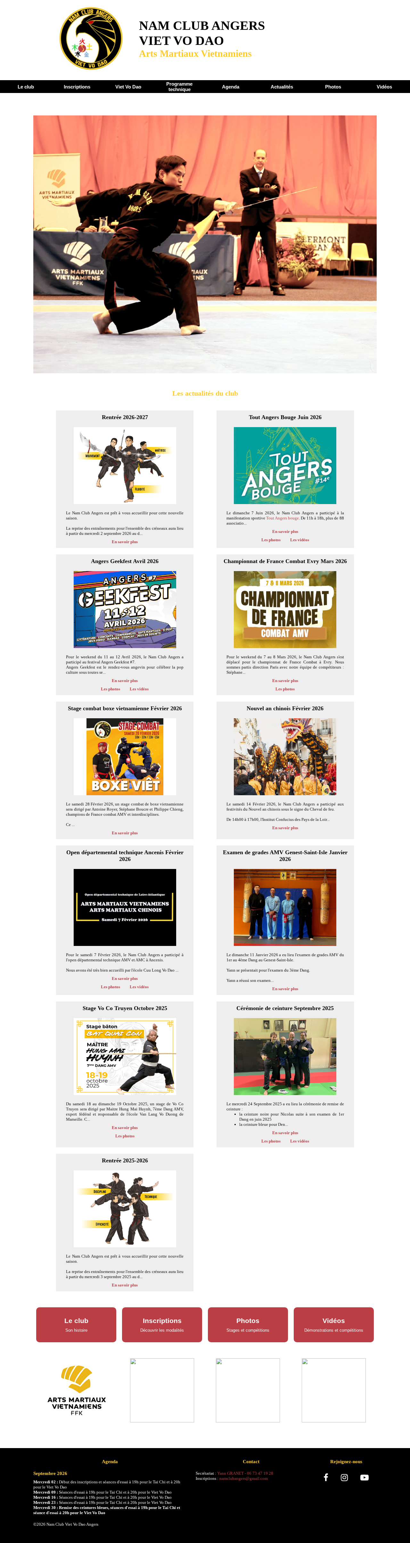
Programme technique (179, 86)
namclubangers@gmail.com (243, 1478)
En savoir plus (125, 541)
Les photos (271, 539)
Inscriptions (77, 86)
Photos (333, 86)
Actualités (282, 86)
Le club (26, 86)
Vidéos (384, 86)
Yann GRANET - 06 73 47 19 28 (245, 1473)
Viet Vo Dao (128, 86)
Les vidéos (299, 539)
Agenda (230, 86)
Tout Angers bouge (282, 518)
